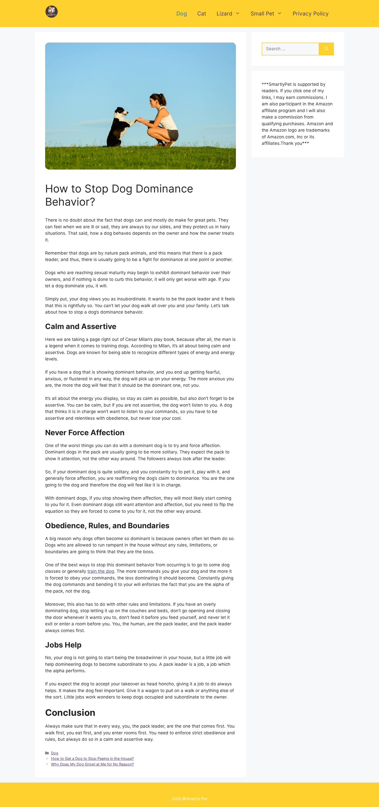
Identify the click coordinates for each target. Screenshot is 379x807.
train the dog (100, 571)
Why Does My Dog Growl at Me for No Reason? (92, 764)
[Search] (326, 49)
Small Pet (262, 13)
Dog (181, 13)
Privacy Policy (311, 13)
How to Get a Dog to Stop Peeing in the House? (92, 758)
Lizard (224, 13)
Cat (201, 13)
